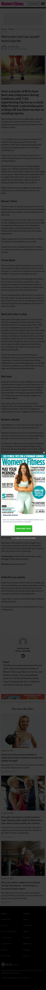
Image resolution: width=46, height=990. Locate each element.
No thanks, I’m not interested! (23, 538)
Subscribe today (23, 529)
